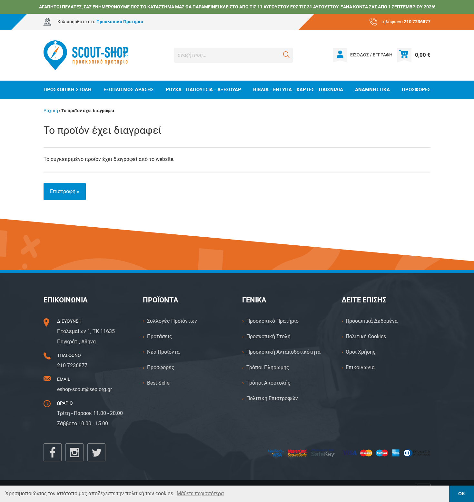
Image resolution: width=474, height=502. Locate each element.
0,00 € (422, 55)
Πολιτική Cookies (366, 336)
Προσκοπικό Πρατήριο (272, 321)
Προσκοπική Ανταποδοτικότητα (283, 352)
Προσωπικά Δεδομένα (372, 321)
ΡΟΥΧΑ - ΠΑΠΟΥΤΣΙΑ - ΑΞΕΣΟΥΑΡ (203, 90)
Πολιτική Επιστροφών (272, 398)
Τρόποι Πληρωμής (267, 367)
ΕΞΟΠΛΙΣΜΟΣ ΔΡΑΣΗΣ (129, 90)
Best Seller (159, 383)
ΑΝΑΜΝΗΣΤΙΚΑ (372, 90)
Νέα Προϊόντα (163, 352)
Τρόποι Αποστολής (268, 383)
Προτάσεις (159, 336)
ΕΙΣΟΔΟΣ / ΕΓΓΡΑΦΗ (371, 55)
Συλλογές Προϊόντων (172, 321)
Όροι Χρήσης (361, 352)
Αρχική (51, 110)
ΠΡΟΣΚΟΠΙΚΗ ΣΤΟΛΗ (68, 90)
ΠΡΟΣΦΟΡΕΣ (416, 90)
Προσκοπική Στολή (268, 336)
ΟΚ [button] (461, 493)
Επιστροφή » (64, 191)
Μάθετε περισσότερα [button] (200, 493)
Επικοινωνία (360, 367)
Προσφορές (160, 367)
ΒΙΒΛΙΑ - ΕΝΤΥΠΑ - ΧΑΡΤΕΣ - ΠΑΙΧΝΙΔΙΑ (298, 90)
